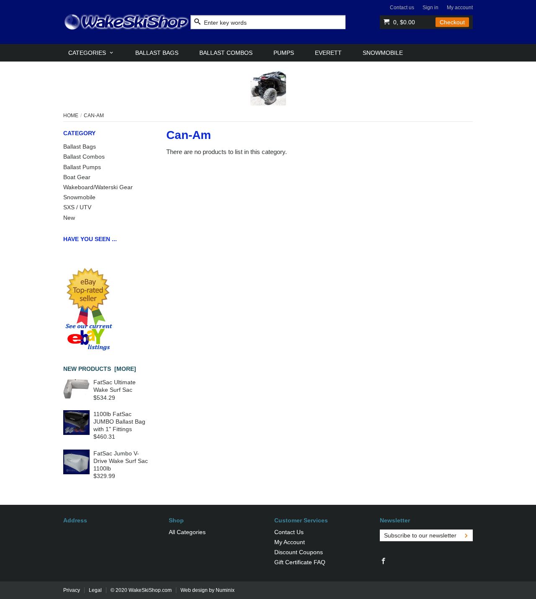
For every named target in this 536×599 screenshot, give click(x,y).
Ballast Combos (84, 156)
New (69, 217)
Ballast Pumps (82, 167)
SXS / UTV (77, 207)
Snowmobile (79, 197)
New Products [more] (99, 368)
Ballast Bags (79, 146)
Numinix (225, 590)
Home (70, 115)
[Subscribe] (466, 535)
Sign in (430, 7)
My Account (289, 542)
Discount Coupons (298, 552)
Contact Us (289, 532)
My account (460, 7)
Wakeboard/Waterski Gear (98, 187)
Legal (95, 590)
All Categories (187, 532)
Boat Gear (76, 177)
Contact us (402, 7)
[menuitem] (91, 53)
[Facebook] (383, 561)
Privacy (71, 590)
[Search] (197, 22)
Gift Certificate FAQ (299, 562)
